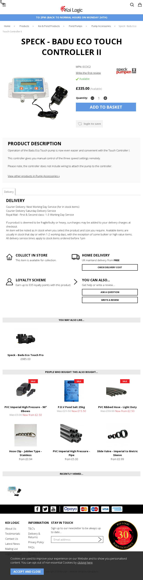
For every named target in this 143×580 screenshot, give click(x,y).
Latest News (12, 543)
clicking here (85, 562)
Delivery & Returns (34, 535)
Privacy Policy (36, 542)
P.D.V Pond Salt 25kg (71, 407)
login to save (92, 123)
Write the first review (88, 73)
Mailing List (11, 548)
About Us (10, 528)
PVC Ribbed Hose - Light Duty (117, 407)
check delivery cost (110, 267)
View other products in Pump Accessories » (34, 176)
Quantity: (82, 98)
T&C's (31, 528)
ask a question (110, 292)
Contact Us (11, 538)
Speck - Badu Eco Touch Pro (25, 355)
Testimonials (12, 533)
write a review (110, 300)
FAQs (31, 547)
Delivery (9, 191)
